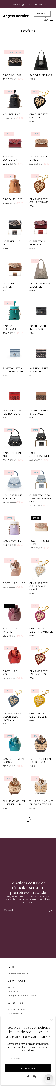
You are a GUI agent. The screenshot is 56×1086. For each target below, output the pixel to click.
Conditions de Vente (17, 991)
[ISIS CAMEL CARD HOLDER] (41, 396)
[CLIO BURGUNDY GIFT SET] (41, 226)
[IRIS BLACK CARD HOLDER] (41, 311)
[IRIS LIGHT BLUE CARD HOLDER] (14, 353)
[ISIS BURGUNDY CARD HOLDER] (14, 396)
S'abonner (28, 1068)
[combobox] (42, 14)
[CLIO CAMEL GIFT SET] (14, 269)
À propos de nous (16, 1009)
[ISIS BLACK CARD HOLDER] (41, 353)
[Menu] (51, 19)
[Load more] (28, 819)
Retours (11, 987)
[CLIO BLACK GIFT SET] (14, 226)
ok (50, 910)
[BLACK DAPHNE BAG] (41, 60)
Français (40, 13)
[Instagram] (34, 1076)
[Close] (51, 1020)
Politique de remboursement (22, 995)
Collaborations (15, 1014)
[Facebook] (28, 1076)
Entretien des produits (18, 973)
